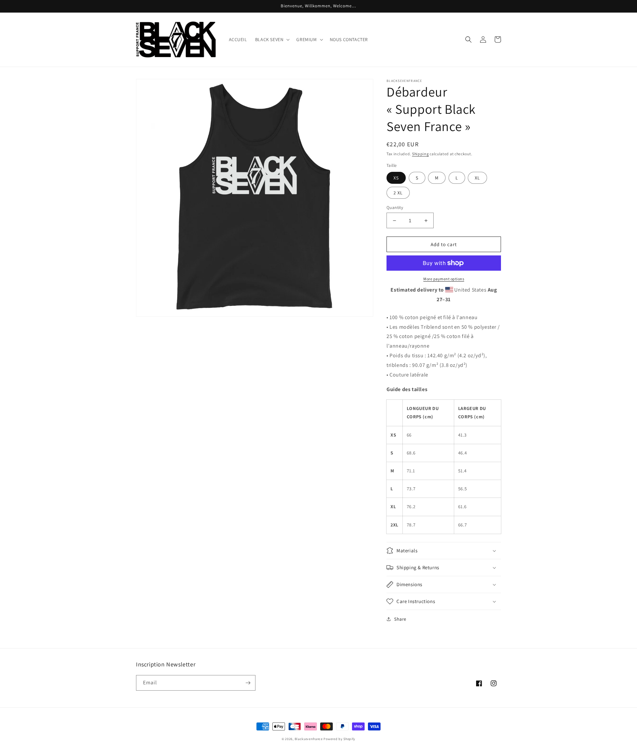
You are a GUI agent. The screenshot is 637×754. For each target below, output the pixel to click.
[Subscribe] (248, 683)
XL (477, 178)
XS (396, 178)
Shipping (420, 153)
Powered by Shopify (339, 739)
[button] (272, 39)
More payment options (443, 278)
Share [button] (400, 619)
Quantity (395, 207)
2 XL (398, 193)
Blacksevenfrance (309, 739)
